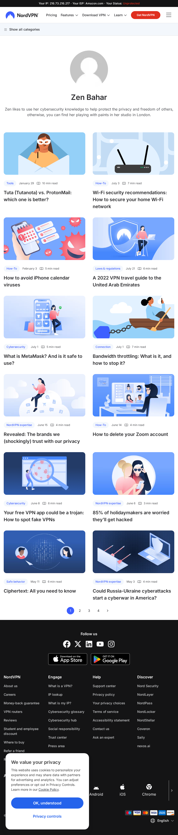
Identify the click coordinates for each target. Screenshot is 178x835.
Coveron (155, 729)
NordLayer (155, 694)
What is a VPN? (60, 686)
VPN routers (13, 712)
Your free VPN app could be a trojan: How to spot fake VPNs (44, 516)
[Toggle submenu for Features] (77, 15)
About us (11, 686)
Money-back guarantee (21, 703)
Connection (103, 347)
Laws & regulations (107, 268)
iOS (123, 794)
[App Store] (67, 659)
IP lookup (55, 694)
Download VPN (94, 15)
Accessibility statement (111, 720)
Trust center (57, 737)
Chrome (149, 794)
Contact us (101, 729)
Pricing (51, 15)
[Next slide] (171, 790)
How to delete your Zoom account (130, 434)
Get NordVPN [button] (146, 15)
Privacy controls (47, 816)
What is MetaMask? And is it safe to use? (43, 359)
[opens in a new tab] (66, 644)
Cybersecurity (15, 347)
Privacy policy (111, 694)
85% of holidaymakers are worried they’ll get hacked (131, 516)
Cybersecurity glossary (66, 712)
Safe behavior (15, 581)
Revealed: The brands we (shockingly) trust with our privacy (42, 438)
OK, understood (47, 803)
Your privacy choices (109, 703)
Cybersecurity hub (62, 720)
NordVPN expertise (19, 425)
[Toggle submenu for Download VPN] (108, 15)
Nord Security (155, 686)
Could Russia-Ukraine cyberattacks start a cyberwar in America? (132, 594)
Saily (155, 737)
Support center (104, 686)
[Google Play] (110, 659)
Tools (9, 183)
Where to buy (14, 742)
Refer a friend (14, 751)
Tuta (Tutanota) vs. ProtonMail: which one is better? (38, 196)
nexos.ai (155, 746)
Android (96, 794)
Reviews (10, 720)
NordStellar (155, 720)
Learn (118, 15)
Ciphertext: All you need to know (40, 591)
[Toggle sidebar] (168, 15)
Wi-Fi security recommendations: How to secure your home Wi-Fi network (130, 199)
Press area (56, 746)
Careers (22, 694)
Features (67, 15)
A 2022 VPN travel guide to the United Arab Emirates (127, 281)
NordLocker (155, 711)
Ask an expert (103, 737)
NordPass (155, 703)
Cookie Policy (48, 789)
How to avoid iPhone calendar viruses (37, 281)
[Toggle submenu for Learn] (125, 15)
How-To (100, 183)
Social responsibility (64, 729)
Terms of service (111, 711)
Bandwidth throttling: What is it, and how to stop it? (132, 359)
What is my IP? (59, 703)
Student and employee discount (21, 731)
